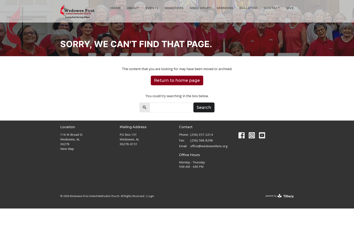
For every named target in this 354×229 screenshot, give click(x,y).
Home (115, 8)
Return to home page (177, 80)
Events (151, 8)
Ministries (174, 8)
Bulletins (248, 8)
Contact (272, 8)
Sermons (225, 8)
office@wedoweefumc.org (209, 146)
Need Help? (200, 8)
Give (290, 8)
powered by (277, 199)
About (133, 8)
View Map (67, 149)
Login (151, 196)
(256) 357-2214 (201, 134)
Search (204, 107)
